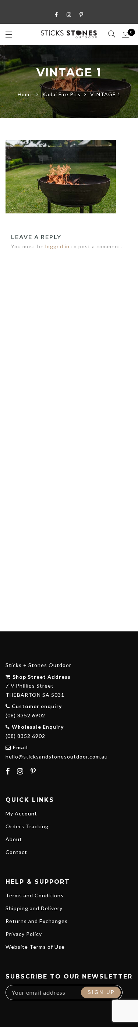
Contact (16, 852)
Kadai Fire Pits (61, 94)
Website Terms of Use (35, 947)
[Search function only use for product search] (112, 34)
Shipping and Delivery (34, 908)
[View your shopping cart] (125, 34)
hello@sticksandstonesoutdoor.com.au (57, 756)
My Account (21, 813)
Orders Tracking (27, 826)
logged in (57, 246)
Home (25, 94)
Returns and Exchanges (37, 921)
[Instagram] (21, 772)
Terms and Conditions (35, 895)
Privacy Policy (24, 934)
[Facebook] (9, 772)
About (14, 839)
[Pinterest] (34, 772)
